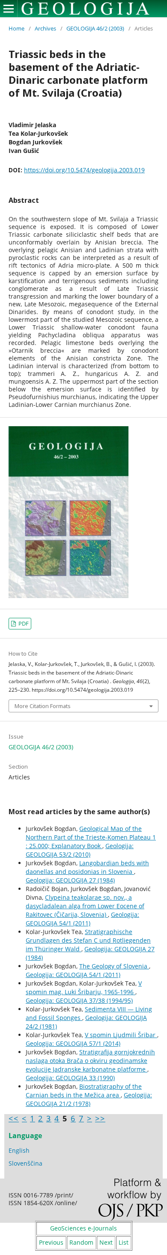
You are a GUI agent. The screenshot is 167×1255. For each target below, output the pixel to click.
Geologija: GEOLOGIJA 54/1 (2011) (82, 918)
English (19, 1150)
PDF (23, 623)
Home (16, 28)
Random (81, 1242)
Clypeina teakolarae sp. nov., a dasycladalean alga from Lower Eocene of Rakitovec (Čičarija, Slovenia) (85, 906)
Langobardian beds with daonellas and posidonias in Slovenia (87, 867)
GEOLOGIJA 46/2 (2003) (95, 28)
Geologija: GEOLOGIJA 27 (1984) (70, 880)
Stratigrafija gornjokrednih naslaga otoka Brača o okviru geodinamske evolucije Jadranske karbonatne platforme (90, 1060)
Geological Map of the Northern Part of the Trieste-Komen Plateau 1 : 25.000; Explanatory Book (91, 837)
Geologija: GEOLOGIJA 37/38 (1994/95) (79, 1000)
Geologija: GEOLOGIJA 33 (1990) (70, 1078)
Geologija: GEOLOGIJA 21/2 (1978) (89, 1099)
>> (100, 1118)
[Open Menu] (8, 8)
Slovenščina (25, 1163)
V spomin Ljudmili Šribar (121, 1035)
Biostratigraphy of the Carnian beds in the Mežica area (84, 1090)
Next (106, 1242)
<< (14, 1118)
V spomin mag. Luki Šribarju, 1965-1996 (84, 987)
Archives (45, 28)
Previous (51, 1242)
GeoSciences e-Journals (83, 1228)
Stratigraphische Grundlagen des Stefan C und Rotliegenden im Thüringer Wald (88, 940)
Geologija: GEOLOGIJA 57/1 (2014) (73, 1043)
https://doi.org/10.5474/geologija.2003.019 (84, 170)
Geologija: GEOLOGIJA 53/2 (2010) (80, 850)
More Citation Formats (43, 706)
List (123, 1242)
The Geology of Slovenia (114, 966)
